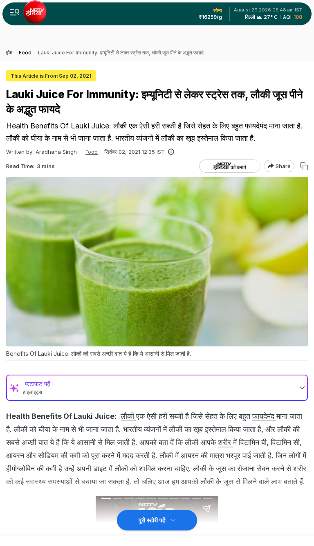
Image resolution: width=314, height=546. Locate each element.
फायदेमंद (264, 416)
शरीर (225, 442)
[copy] (304, 166)
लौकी (128, 416)
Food (91, 151)
